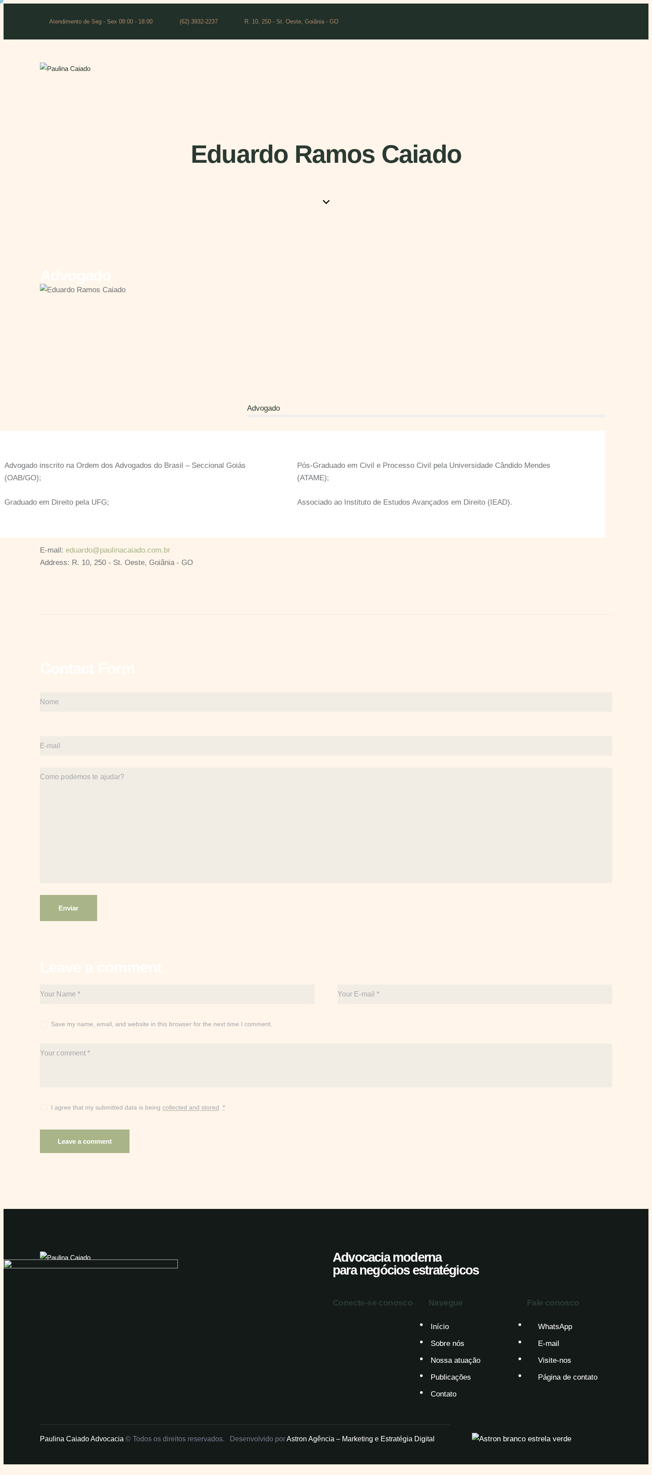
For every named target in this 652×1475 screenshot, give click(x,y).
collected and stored (190, 1107)
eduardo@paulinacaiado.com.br (118, 550)
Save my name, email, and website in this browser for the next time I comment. (161, 1024)
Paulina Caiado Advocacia (82, 1439)
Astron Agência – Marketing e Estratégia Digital (361, 1439)
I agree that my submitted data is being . (138, 1107)
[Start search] (606, 70)
